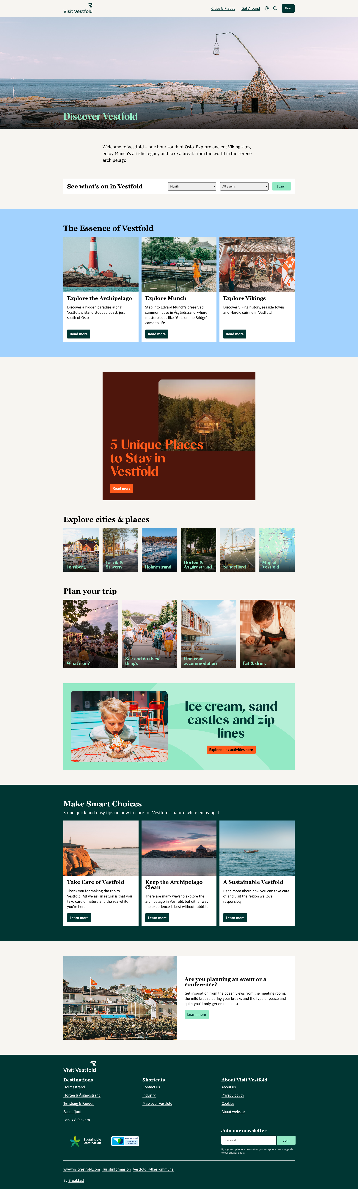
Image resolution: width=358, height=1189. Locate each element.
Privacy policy (233, 1095)
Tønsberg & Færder (78, 1103)
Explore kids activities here (231, 749)
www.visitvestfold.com (81, 1169)
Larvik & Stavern (76, 1120)
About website (233, 1111)
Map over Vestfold (157, 1103)
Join (286, 1140)
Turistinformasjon (116, 1169)
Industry (149, 1095)
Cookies (228, 1103)
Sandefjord (72, 1111)
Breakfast (76, 1180)
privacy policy (237, 1152)
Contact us (151, 1087)
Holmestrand (74, 1087)
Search (281, 186)
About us (229, 1087)
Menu (288, 8)
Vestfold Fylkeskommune (153, 1169)
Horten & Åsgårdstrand (82, 1095)
